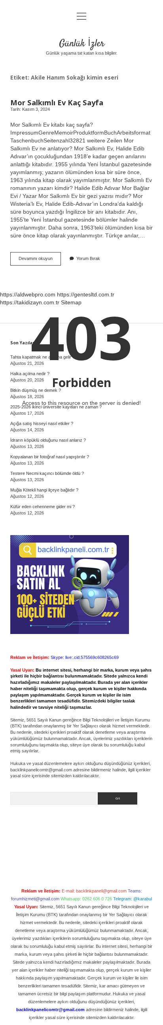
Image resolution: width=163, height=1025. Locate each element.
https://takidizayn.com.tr (29, 302)
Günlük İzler (81, 44)
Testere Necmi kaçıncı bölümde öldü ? (47, 473)
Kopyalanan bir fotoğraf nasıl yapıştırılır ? (49, 456)
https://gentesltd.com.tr (85, 294)
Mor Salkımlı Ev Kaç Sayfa (56, 102)
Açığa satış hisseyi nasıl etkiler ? (41, 423)
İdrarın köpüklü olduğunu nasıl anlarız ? (48, 440)
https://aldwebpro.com (27, 294)
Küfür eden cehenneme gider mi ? (42, 506)
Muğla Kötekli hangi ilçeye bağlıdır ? (44, 490)
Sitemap (71, 302)
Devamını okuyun (40, 261)
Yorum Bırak (88, 258)
